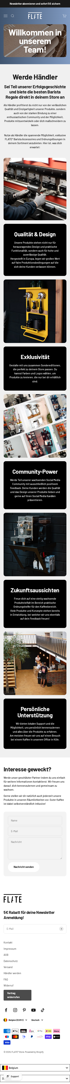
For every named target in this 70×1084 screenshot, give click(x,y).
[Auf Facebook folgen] (6, 1010)
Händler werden (12, 973)
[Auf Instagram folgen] (15, 1010)
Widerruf (8, 985)
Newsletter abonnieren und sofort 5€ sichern (35, 3)
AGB (6, 954)
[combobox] (35, 1067)
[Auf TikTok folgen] (42, 1010)
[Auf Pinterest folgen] (24, 1010)
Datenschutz (11, 961)
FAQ (6, 979)
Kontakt (8, 942)
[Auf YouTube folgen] (33, 1010)
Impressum (10, 948)
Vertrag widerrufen (13, 995)
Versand (8, 967)
